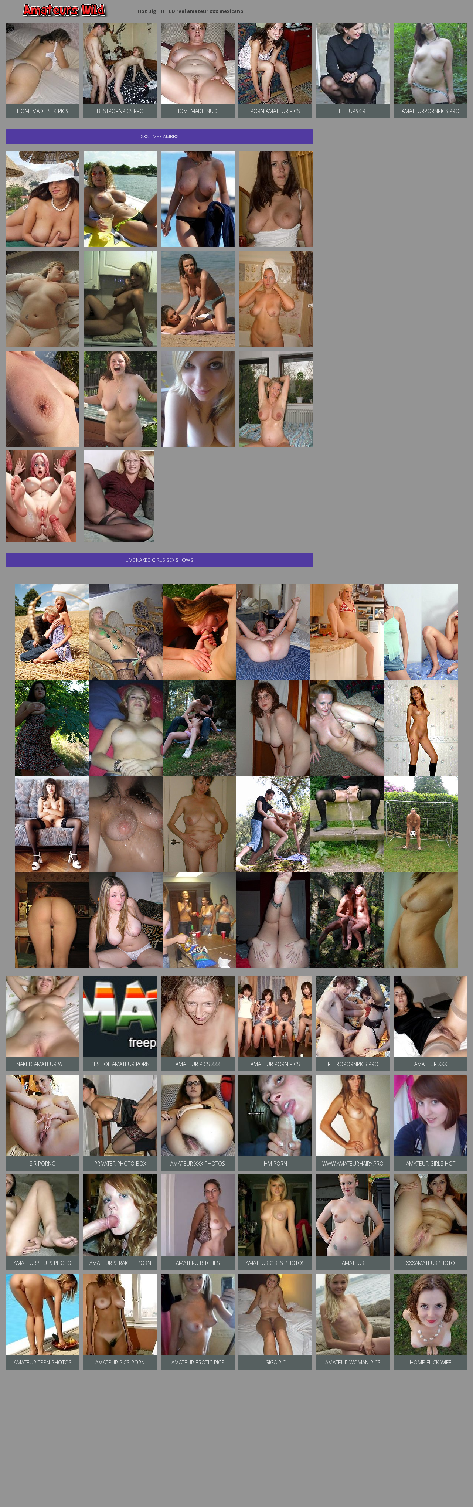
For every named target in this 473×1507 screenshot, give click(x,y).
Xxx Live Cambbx (159, 136)
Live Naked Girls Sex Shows (159, 560)
